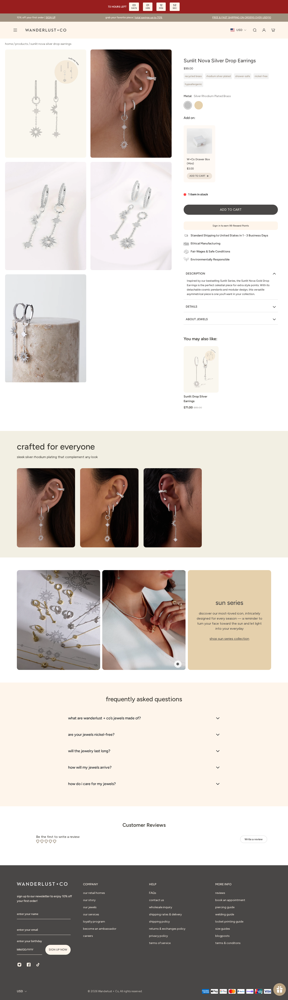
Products (22, 44)
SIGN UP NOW (58, 949)
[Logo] (46, 30)
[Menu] (15, 30)
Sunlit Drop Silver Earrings (195, 399)
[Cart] (273, 30)
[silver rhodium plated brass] (188, 105)
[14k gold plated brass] (198, 105)
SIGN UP (50, 17)
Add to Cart (197, 176)
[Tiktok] (38, 964)
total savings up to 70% (148, 17)
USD (20, 991)
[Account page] (264, 30)
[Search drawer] (254, 30)
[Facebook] (28, 964)
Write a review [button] (254, 839)
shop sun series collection (229, 639)
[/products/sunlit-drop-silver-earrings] (201, 369)
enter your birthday (29, 941)
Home (9, 44)
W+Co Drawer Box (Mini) (198, 161)
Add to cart (231, 210)
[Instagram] (19, 964)
